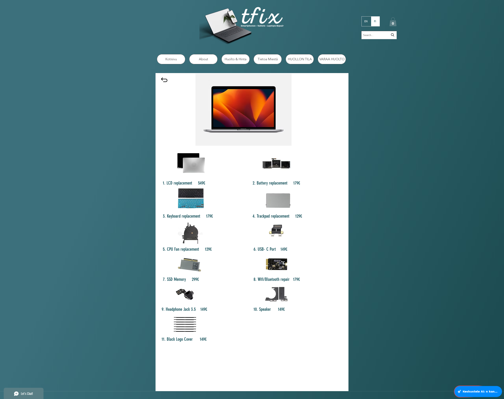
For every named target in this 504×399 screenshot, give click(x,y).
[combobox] (379, 35)
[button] (393, 21)
